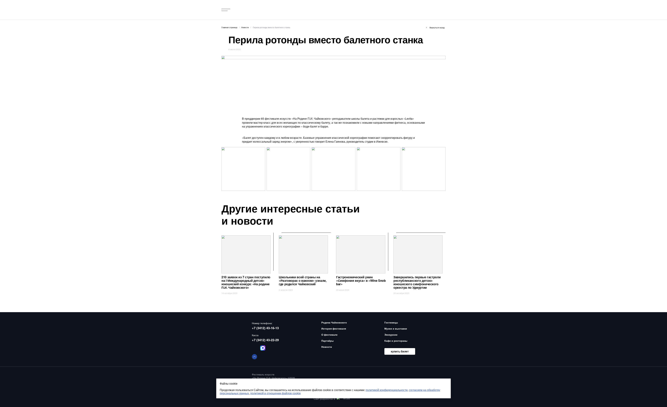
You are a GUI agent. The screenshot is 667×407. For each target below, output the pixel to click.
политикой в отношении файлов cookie (275, 393)
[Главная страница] (265, 10)
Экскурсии (390, 334)
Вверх (254, 356)
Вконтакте (254, 348)
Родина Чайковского (334, 322)
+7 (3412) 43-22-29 (265, 340)
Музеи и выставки (395, 328)
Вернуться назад (437, 27)
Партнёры (327, 340)
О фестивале (329, 334)
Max (262, 348)
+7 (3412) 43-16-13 (265, 328)
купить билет (400, 351)
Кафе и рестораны (395, 340)
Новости (326, 346)
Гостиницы (391, 322)
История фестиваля (333, 328)
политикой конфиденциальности (386, 390)
